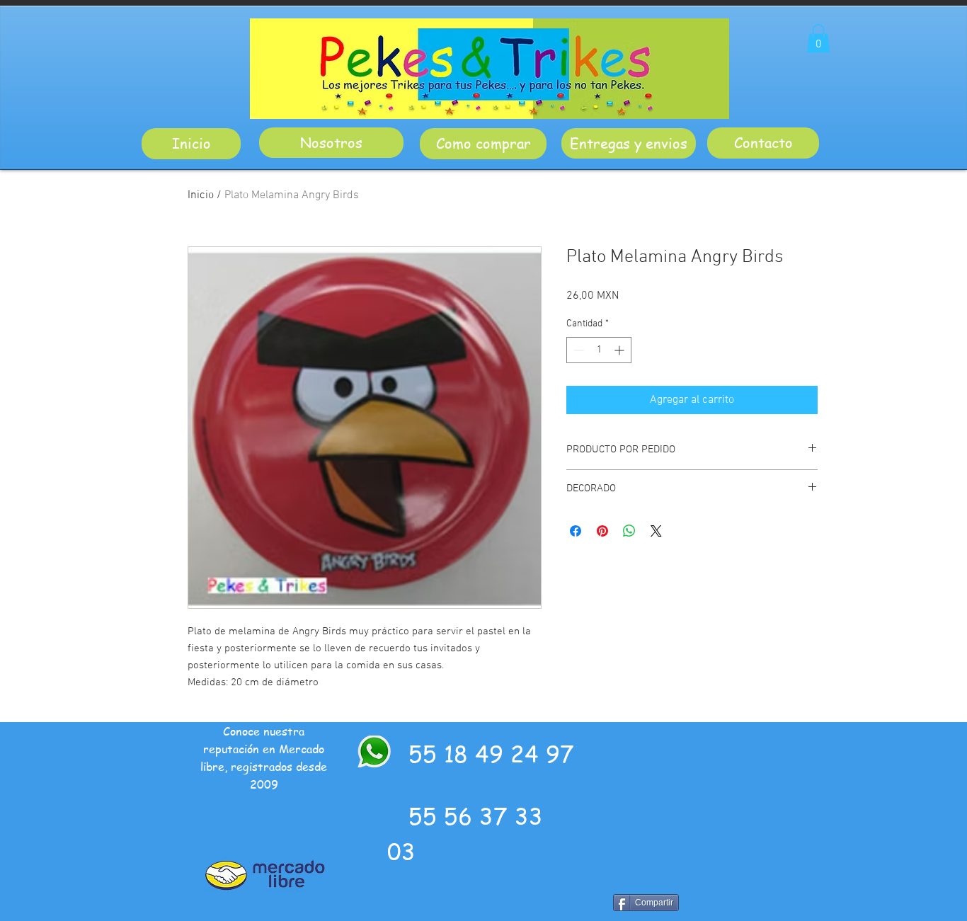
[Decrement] (577, 350)
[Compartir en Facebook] (575, 530)
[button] (818, 38)
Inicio (201, 195)
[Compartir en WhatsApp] (629, 530)
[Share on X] (656, 530)
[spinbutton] (599, 350)
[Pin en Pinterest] (602, 530)
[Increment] (620, 350)
